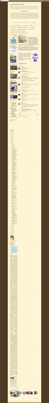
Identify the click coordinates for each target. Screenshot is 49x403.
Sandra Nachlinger (24, 76)
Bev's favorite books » (36, 398)
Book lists (14, 276)
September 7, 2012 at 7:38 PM (24, 96)
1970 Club (16, 259)
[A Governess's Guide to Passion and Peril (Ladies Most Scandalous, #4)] (37, 393)
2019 (11, 137)
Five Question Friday (12, 299)
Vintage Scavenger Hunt (13, 366)
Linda (22, 93)
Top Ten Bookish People (14, 176)
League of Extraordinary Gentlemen (13, 310)
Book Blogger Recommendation (13, 275)
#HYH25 (11, 255)
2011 (11, 232)
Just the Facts (12, 309)
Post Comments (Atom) (25, 116)
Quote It (16, 337)
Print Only (13, 337)
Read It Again (13, 339)
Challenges (11, 284)
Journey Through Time (15, 308)
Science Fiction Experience (13, 348)
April (12, 228)
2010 (11, 233)
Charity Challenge (15, 284)
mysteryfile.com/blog (13, 105)
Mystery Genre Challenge (12, 327)
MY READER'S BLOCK (17, 4)
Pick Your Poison (15, 336)
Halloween (11, 305)
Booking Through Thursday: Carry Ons (14, 158)
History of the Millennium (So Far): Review (14, 153)
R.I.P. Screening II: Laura (14, 217)
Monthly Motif (15, 321)
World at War (13, 373)
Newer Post (19, 114)
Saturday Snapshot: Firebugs (13, 182)
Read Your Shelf (14, 341)
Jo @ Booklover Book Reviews (25, 109)
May (12, 227)
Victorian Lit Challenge (15, 362)
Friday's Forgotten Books (12, 302)
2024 (11, 132)
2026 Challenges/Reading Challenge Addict (23, 27)
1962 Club (12, 259)
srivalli (22, 89)
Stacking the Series (12, 352)
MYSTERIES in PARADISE (13, 113)
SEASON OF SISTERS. (32, 80)
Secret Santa (14, 349)
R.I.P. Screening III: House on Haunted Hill (14, 214)
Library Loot (15, 312)
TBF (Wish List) (31, 25)
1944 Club (11, 258)
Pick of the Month (14, 335)
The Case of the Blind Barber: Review (13, 167)
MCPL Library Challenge (15, 315)
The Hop (13, 357)
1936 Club (11, 257)
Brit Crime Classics (14, 280)
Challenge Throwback (13, 283)
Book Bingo (15, 274)
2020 (11, 136)
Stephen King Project (12, 353)
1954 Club (15, 258)
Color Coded (15, 289)
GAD (15, 302)
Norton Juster (34, 22)
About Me (16, 262)
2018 (11, 138)
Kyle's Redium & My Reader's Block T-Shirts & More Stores (18, 30)
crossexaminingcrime (13, 102)
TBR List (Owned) (25, 25)
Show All (16, 118)
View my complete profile (13, 241)
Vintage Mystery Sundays (13, 364)
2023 (11, 133)
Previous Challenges (32, 27)
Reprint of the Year (15, 345)
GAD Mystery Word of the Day (13, 303)
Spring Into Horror (15, 351)
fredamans (22, 67)
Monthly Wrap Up (12, 322)
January (12, 231)
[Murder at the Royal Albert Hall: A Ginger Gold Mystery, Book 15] (13, 396)
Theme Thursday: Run (13, 172)
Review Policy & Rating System (18, 25)
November (13, 145)
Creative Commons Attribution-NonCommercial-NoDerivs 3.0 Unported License (13, 381)
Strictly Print (15, 353)
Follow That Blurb (14, 300)
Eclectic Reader (15, 295)
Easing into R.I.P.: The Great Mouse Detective (14, 220)
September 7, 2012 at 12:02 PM (24, 81)
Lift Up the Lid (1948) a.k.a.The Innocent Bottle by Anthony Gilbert (14, 104)
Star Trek (16, 352)
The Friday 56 (20, 53)
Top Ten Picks (13, 359)
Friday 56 (11, 301)
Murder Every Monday (14, 323)
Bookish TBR (15, 278)
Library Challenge (12, 312)
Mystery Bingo (15, 326)
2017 (11, 139)
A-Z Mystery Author (13, 262)
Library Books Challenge (14, 311)
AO (21, 102)
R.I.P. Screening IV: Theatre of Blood (13, 195)
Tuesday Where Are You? (14, 361)
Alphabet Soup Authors (13, 266)
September (13, 147)
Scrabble (11, 349)
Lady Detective (15, 309)
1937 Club (14, 257)
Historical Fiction (15, 305)
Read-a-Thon (12, 342)
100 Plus (13, 255)
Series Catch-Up (14, 350)
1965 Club (14, 259)
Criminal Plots (15, 291)
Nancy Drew (14, 328)
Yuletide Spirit (11, 375)
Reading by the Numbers (13, 343)
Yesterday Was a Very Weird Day (14, 106)
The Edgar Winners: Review (13, 207)
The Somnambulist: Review (13, 181)
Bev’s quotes (24, 19)
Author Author (11, 268)
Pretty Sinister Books (13, 116)
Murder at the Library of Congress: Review (14, 162)
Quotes (10, 338)
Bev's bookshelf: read (14, 390)
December (13, 144)
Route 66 (15, 347)
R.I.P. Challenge (14, 338)
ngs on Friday (34, 37)
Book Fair (11, 276)
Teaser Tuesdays (13, 161)
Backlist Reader (14, 269)
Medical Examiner (13, 316)
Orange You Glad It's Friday (13, 331)
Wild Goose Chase (12, 371)
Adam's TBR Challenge (13, 263)
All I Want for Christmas (13, 264)
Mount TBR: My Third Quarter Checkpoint (14, 150)
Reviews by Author (13, 29)
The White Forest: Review (14, 175)
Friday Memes (13, 171)
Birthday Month (12, 272)
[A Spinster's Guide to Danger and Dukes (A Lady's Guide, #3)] (11, 396)
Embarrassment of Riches (13, 296)
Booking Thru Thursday (14, 277)
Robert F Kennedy (12, 347)
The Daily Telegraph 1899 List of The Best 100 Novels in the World (19, 32)
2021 (11, 135)
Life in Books (12, 313)
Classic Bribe (11, 287)
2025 (11, 131)
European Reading (13, 297)
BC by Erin (11, 270)
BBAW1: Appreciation (13, 196)
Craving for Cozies (12, 290)
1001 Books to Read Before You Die (21, 29)
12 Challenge (15, 256)
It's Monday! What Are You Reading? (14, 164)
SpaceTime (11, 351)
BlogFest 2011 (15, 272)
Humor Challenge (15, 307)
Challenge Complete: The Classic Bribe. (14, 209)
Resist (10, 346)
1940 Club (16, 257)
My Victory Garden (13, 27)
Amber (22, 83)
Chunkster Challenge (15, 286)
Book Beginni (30, 37)
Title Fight (14, 358)
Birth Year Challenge (14, 271)
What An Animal (15, 367)
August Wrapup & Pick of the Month (14, 223)
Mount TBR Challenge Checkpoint (13, 173)
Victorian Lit (11, 362)
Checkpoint (11, 285)
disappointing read (13, 294)
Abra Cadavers (11, 263)
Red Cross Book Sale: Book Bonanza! (13, 157)
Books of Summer (12, 279)
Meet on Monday (12, 317)
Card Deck (13, 282)
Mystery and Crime (12, 325)
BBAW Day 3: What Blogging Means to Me (14, 188)
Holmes (11, 306)
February (13, 230)
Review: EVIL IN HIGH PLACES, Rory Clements (13, 114)
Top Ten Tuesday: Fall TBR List (13, 210)
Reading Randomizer (12, 344)
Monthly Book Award (12, 319)
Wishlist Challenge (15, 372)
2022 (11, 134)
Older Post (37, 114)
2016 (11, 140)
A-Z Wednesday (13, 262)
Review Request (13, 346)
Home (11, 25)
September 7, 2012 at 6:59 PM (24, 91)
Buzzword (12, 281)
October (12, 146)
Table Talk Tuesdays (14, 355)
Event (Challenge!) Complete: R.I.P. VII (14, 179)
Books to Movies (15, 279)
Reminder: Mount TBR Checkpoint (14, 155)
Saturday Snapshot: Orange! (13, 222)
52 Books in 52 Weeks (13, 260)
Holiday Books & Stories (31, 29)
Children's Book (15, 285)
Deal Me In (13, 292)
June (12, 226)
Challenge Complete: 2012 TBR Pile (13, 152)
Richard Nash (16, 346)
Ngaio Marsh (12, 329)
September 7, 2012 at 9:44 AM (24, 69)
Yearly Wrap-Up (15, 374)
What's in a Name (12, 368)
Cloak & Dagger (14, 288)
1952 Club (13, 258)
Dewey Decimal (13, 293)
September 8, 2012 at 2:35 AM (24, 107)
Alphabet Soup (15, 265)
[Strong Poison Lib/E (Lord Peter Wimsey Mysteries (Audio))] (22, 393)
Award (13, 268)
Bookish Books (11, 278)
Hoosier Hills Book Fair (14, 306)
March (12, 229)
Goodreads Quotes (36, 24)
